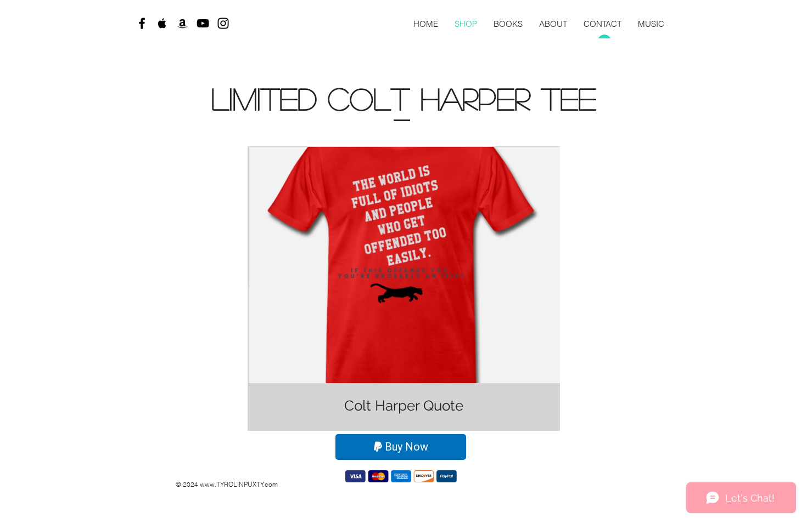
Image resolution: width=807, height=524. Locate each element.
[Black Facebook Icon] (141, 23)
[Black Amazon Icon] (182, 23)
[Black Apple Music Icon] (162, 23)
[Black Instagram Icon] (223, 23)
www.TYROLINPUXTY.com (239, 484)
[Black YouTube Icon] (202, 23)
